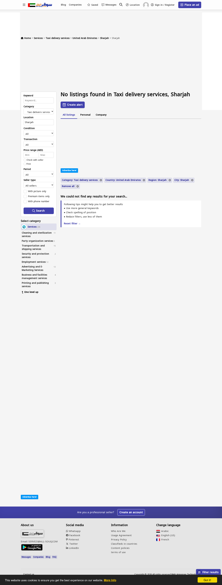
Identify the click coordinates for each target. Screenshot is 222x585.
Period (27, 169)
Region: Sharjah (158, 180)
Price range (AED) (33, 150)
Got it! (207, 580)
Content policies (120, 548)
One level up (31, 292)
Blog (63, 5)
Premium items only (39, 196)
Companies (75, 5)
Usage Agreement (121, 535)
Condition (29, 128)
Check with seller (34, 160)
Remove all (68, 186)
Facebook (74, 535)
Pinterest (73, 539)
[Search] (121, 4)
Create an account (131, 512)
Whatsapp (74, 531)
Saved (94, 5)
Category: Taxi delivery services (80, 180)
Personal (85, 114)
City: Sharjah (181, 180)
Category (29, 106)
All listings (69, 114)
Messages (110, 5)
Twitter (73, 543)
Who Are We (118, 531)
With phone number (38, 201)
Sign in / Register (164, 5)
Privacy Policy (119, 539)
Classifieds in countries (124, 543)
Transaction (30, 139)
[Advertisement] (111, 67)
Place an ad (191, 4)
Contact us (28, 574)
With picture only (37, 191)
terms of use (118, 552)
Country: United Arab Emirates (123, 180)
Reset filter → (72, 223)
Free (28, 164)
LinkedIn (73, 548)
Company (101, 114)
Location (134, 5)
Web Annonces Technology (185, 574)
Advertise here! (29, 497)
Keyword (28, 95)
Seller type (30, 180)
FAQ (54, 557)
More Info (110, 580)
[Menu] (24, 5)
